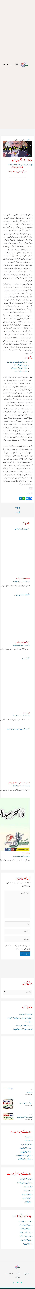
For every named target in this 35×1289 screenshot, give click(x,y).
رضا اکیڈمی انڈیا (28, 1202)
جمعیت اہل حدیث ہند (26, 1194)
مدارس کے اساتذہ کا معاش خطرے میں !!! (24, 1025)
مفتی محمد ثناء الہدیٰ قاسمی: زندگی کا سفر (23, 642)
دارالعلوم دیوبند (28, 1137)
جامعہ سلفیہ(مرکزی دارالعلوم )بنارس (23, 1155)
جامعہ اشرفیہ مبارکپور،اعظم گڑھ (24, 1159)
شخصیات (22, 165)
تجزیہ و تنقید (30, 1100)
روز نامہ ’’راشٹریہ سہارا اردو (25, 1232)
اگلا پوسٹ (17, 512)
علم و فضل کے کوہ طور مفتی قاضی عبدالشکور (19, 368)
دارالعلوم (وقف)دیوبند (26, 1144)
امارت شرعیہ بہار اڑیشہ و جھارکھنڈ (24, 1183)
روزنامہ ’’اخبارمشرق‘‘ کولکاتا (25, 1236)
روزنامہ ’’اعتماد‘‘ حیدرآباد (26, 1240)
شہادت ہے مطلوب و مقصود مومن (20, 365)
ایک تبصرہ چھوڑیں (28, 165)
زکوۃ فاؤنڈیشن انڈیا (27, 1198)
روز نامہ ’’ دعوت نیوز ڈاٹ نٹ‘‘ (24, 1221)
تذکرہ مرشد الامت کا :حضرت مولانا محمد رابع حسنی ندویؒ (19, 783)
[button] (16, 64)
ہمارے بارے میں (9, 1274)
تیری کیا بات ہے (26, 713)
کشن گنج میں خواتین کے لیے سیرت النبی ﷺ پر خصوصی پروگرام (19, 1018)
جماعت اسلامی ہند (27, 1190)
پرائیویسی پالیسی (26, 1274)
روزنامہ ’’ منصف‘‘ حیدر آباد (25, 1225)
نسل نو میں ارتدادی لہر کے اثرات (20, 371)
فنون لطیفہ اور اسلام (28, 1022)
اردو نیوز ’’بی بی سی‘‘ (27, 1244)
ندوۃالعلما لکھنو (28, 1140)
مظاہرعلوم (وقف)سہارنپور (25, 1148)
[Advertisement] (17, 185)
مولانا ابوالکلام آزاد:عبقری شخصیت (23, 578)
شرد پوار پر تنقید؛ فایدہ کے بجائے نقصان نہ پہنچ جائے (17, 362)
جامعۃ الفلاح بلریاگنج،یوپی (26, 1152)
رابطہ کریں (17, 1277)
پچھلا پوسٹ (17, 507)
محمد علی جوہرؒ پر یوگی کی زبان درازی (25, 1014)
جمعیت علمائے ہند (27, 1186)
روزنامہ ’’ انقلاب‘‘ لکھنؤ (26, 1229)
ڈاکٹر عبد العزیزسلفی (26, 853)
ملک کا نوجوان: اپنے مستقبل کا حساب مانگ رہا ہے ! (22, 1029)
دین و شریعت (30, 1089)
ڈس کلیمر (18, 1274)
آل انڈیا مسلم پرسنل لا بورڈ (25, 1179)
